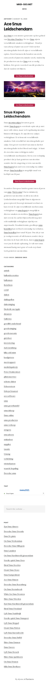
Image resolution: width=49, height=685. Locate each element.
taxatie (7, 449)
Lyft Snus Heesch (11, 652)
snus (9, 192)
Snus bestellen (16, 170)
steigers (7, 430)
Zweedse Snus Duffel (13, 637)
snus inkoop (9, 410)
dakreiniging (9, 304)
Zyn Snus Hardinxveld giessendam (19, 604)
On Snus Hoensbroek (13, 589)
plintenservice (10, 377)
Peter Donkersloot (12, 372)
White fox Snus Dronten (14, 594)
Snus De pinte (10, 536)
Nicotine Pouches (15, 39)
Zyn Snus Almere (11, 526)
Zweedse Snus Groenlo (14, 531)
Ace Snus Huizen (11, 579)
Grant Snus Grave (11, 570)
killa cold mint (10, 352)
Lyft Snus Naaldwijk (12, 613)
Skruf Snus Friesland (13, 608)
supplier (7, 444)
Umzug (7, 454)
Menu (24, 9)
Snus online (9, 415)
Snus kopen (14, 126)
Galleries (8, 319)
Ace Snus (8, 35)
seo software (9, 396)
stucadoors (9, 434)
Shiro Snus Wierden (12, 599)
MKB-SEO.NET (24, 4)
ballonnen (8, 280)
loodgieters (9, 357)
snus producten (11, 420)
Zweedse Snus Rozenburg (15, 584)
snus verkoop (9, 425)
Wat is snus (17, 192)
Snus (32, 39)
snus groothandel (11, 405)
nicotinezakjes (14, 122)
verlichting (8, 459)
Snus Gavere (9, 647)
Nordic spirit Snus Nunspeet (16, 618)
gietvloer (8, 338)
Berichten (8, 285)
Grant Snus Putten (12, 628)
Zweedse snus (21, 257)
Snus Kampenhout (12, 575)
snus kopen (23, 210)
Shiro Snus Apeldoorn (13, 657)
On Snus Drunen (11, 662)
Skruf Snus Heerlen (12, 565)
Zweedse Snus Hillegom (14, 546)
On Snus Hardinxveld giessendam (18, 555)
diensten (8, 314)
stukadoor (8, 439)
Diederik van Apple (12, 309)
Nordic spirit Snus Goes (14, 560)
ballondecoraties (11, 275)
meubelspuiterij (10, 367)
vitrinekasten (9, 463)
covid (6, 290)
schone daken (10, 381)
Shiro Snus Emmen (12, 642)
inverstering (9, 343)
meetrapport (9, 362)
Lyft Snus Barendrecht (14, 633)
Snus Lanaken (10, 551)
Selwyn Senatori (11, 391)
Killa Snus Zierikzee (12, 666)
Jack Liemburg (10, 348)
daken (6, 294)
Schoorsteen (9, 386)
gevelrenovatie (10, 333)
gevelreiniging (10, 328)
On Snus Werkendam (13, 541)
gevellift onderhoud (12, 323)
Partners (30, 679)
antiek (6, 270)
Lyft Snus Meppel (11, 623)
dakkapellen (9, 299)
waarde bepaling (11, 468)
